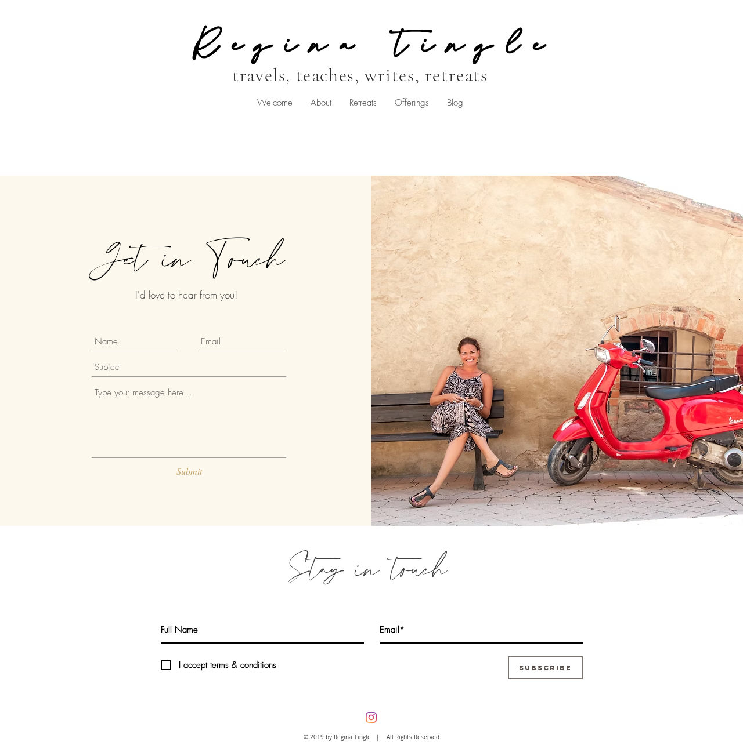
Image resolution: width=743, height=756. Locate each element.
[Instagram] (371, 717)
